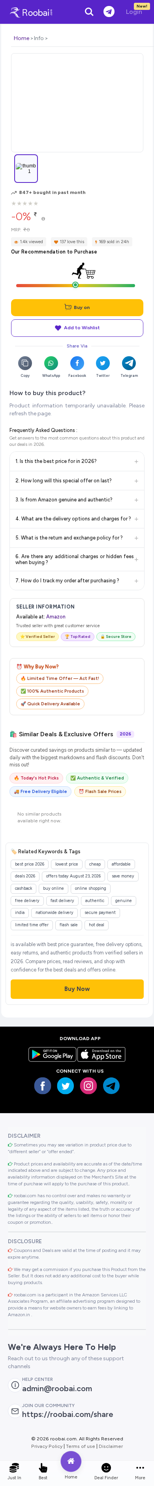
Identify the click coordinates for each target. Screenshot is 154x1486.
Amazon (56, 617)
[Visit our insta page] (88, 1086)
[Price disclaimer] (43, 219)
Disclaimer (111, 1446)
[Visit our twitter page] (65, 1086)
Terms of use (80, 1446)
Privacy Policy (46, 1446)
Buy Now (77, 989)
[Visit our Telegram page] (111, 1086)
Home (21, 38)
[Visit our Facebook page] (42, 1086)
